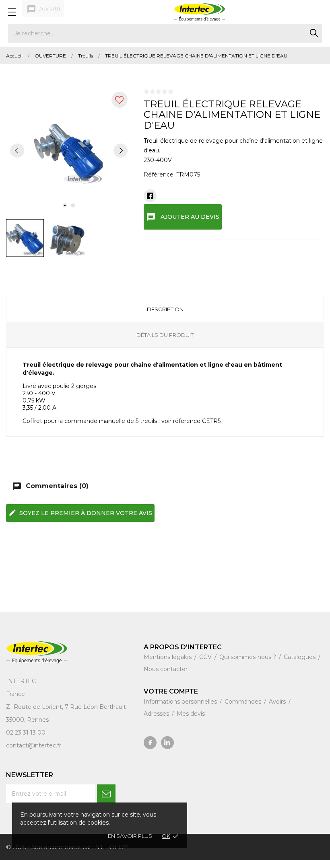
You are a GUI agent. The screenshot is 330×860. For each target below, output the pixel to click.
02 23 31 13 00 (25, 732)
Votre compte (171, 691)
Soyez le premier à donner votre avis (80, 513)
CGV (206, 657)
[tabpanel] (69, 150)
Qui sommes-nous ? (248, 657)
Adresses (157, 713)
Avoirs (278, 701)
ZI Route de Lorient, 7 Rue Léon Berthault (66, 706)
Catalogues (300, 657)
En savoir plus (130, 836)
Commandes (244, 701)
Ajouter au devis (183, 217)
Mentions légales (168, 657)
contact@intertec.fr (33, 745)
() (43, 9)
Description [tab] (165, 309)
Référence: (159, 174)
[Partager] (150, 195)
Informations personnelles (181, 701)
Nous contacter (166, 669)
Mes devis (191, 713)
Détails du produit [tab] (165, 335)
